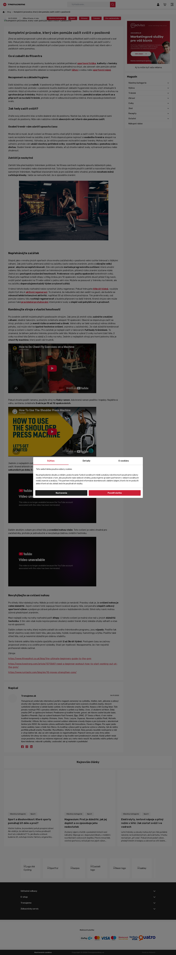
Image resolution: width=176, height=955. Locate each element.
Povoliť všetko (115, 493)
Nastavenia (61, 493)
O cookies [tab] (123, 460)
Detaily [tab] (86, 460)
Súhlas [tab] (51, 460)
